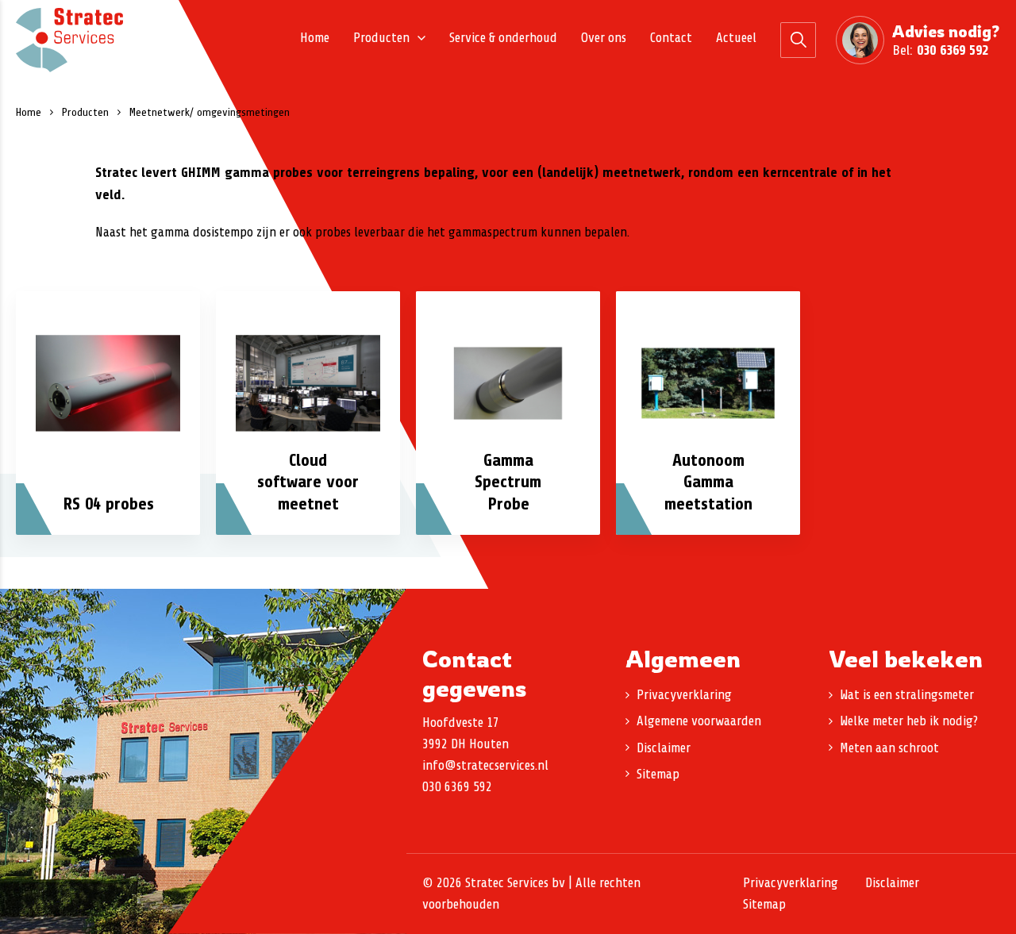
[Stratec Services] (69, 40)
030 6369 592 (952, 50)
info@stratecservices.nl (485, 765)
